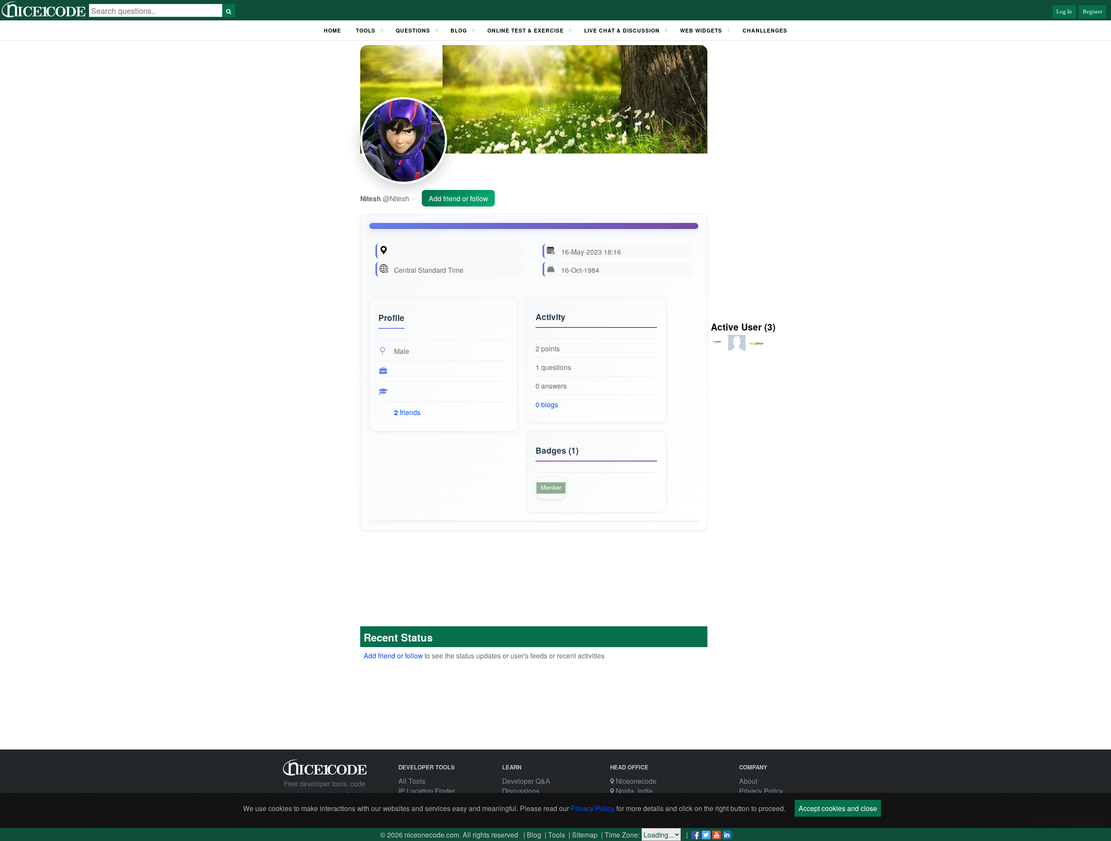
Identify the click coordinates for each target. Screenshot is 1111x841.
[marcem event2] (737, 349)
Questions (413, 30)
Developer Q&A (526, 780)
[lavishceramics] (718, 349)
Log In (1064, 11)
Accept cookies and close (838, 808)
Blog (534, 834)
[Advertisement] (315, 190)
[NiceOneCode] (44, 15)
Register (1092, 11)
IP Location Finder (426, 790)
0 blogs (547, 404)
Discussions (520, 790)
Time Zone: (622, 834)
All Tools (411, 780)
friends (407, 412)
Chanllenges (765, 30)
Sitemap (585, 834)
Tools (365, 30)
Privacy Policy (761, 790)
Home (332, 30)
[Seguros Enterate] (756, 349)
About (748, 780)
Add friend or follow (458, 198)
